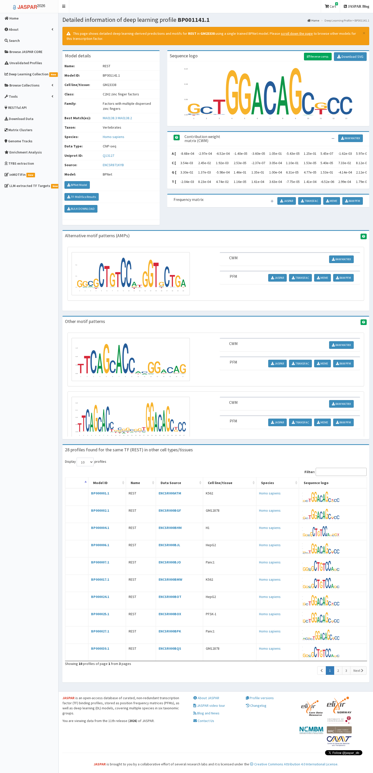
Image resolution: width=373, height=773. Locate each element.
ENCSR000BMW (170, 579)
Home (315, 20)
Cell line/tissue (220, 482)
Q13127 (109, 155)
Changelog (257, 705)
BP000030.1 (100, 648)
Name (135, 482)
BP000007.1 (100, 562)
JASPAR (288, 201)
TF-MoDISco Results (83, 197)
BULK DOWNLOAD (82, 209)
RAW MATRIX (352, 138)
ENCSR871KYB (113, 165)
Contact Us (205, 720)
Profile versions (261, 698)
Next (357, 670)
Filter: (309, 472)
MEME (333, 201)
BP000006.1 (100, 545)
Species (267, 482)
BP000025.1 (100, 614)
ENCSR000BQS (170, 648)
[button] (63, 6)
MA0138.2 (125, 118)
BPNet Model (78, 185)
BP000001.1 (100, 493)
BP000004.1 (100, 527)
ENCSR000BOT (170, 596)
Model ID (100, 482)
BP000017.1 (100, 579)
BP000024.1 (100, 596)
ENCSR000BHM (170, 527)
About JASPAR (208, 698)
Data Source (171, 482)
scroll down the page (297, 33)
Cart (333, 5)
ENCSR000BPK (170, 631)
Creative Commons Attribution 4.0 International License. (295, 764)
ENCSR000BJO (170, 562)
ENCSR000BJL (169, 545)
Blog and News (207, 713)
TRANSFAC (311, 201)
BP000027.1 (100, 631)
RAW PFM (354, 201)
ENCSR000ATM (170, 493)
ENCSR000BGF (170, 510)
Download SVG (352, 56)
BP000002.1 (100, 510)
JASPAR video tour (210, 705)
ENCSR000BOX (170, 614)
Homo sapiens (113, 136)
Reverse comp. (319, 56)
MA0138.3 (110, 118)
